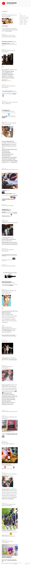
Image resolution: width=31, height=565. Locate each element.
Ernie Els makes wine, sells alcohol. (9, 411)
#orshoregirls (13, 242)
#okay (12, 71)
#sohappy (12, 397)
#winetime (4, 74)
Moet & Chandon (26, 21)
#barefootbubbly (6, 152)
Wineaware (12, 3)
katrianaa (4, 358)
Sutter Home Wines (4, 25)
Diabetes (27, 18)
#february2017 (6, 402)
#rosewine (11, 394)
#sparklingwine (6, 157)
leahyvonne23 (5, 385)
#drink (13, 159)
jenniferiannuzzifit (4, 79)
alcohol (24, 15)
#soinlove (12, 402)
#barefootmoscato (12, 149)
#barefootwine (5, 151)
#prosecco (4, 159)
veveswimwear (6, 311)
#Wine (3, 498)
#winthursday (5, 239)
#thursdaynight (11, 399)
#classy (4, 76)
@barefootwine (6, 144)
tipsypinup (4, 141)
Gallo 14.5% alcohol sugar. (7, 205)
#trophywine (12, 239)
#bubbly (10, 159)
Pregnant (25, 22)
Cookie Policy (15, 563)
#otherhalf (14, 396)
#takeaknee (11, 74)
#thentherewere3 (6, 401)
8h (2, 67)
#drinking (4, 160)
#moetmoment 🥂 (6, 341)
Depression (23, 18)
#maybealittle (5, 73)
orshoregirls (5, 237)
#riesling (7, 244)
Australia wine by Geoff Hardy (8, 265)
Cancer (21, 18)
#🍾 (7, 162)
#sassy (11, 76)
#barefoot (4, 149)
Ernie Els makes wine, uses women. (10, 169)
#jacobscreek (5, 77)
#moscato (11, 77)
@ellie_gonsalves (6, 312)
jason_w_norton (4, 80)
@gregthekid (10, 141)
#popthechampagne (12, 160)
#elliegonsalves (6, 329)
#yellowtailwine (8, 330)
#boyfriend (10, 404)
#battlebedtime (6, 242)
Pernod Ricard (21, 22)
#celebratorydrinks (7, 396)
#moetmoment (13, 359)
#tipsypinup (14, 162)
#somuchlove (5, 394)
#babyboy (4, 404)
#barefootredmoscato (7, 154)
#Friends (14, 497)
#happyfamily (8, 393)
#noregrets (8, 71)
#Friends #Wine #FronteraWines (9, 474)
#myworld (4, 399)
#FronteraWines (9, 498)
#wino (3, 244)
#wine (10, 73)
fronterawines (5, 489)
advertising (21, 15)
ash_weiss (4, 69)
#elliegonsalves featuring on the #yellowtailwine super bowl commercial (9, 292)
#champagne (13, 157)
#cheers (4, 162)
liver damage (21, 21)
